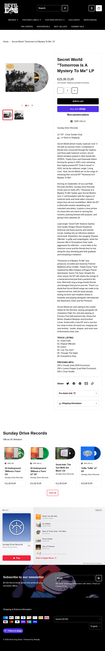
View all (52, 493)
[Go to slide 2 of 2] (19, 115)
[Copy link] (92, 383)
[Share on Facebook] (74, 383)
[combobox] (49, 8)
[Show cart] (99, 8)
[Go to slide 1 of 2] (7, 115)
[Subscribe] (99, 578)
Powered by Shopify (32, 639)
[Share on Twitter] (68, 383)
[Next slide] (32, 105)
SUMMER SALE (77, 27)
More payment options (78, 114)
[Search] (65, 8)
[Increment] (75, 90)
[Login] (92, 8)
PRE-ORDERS (27, 27)
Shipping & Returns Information (17, 609)
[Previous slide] (22, 105)
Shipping (70, 83)
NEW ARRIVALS (43, 27)
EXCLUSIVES (74, 20)
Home (6, 42)
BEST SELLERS (60, 27)
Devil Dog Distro (16, 639)
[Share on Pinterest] (80, 383)
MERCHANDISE (90, 20)
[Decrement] (60, 90)
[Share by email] (86, 383)
